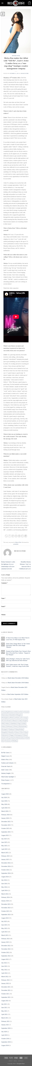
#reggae (12, 735)
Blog (15, 1061)
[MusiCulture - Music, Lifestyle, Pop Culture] (16, 3)
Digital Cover (5, 756)
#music (17, 732)
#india (24, 723)
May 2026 (4, 804)
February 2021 (5, 1021)
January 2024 (5, 901)
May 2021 (4, 1011)
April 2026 (4, 808)
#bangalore (19, 714)
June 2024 (4, 883)
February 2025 (5, 856)
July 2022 (4, 963)
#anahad (27, 712)
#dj (20, 720)
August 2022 (5, 959)
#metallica (11, 732)
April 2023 (4, 932)
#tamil (13, 738)
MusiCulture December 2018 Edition (18, 678)
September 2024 (5, 873)
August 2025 (5, 835)
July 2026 (4, 797)
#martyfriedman (19, 729)
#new (22, 732)
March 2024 (4, 894)
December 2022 (5, 945)
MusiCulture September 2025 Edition (17, 694)
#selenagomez (18, 735)
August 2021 (5, 1000)
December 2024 (5, 863)
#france (8, 723)
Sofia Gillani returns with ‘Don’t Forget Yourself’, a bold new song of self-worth (17, 665)
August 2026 (5, 794)
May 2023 (4, 928)
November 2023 (5, 907)
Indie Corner (4, 770)
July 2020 (4, 1031)
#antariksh (12, 714)
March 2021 (4, 1018)
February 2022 (5, 980)
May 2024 (4, 887)
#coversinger (24, 717)
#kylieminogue (23, 726)
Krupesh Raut (21, 1063)
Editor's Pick (16, 55)
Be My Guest (5, 752)
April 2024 (4, 890)
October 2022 (5, 952)
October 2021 (5, 994)
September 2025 (5, 832)
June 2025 (4, 842)
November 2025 (5, 825)
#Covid (4, 720)
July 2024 (4, 880)
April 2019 (4, 1035)
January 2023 (5, 942)
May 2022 (4, 969)
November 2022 (5, 949)
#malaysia (11, 729)
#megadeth (4, 732)
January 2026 (5, 818)
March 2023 (4, 935)
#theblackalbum (20, 738)
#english (25, 720)
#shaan (25, 735)
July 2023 (4, 921)
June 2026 (4, 801)
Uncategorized (5, 783)
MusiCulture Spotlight (7, 777)
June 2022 (4, 966)
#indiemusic (10, 726)
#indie (3, 726)
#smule (3, 738)
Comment (4, 583)
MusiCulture (25, 73)
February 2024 (5, 897)
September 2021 (5, 997)
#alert (21, 712)
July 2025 (4, 839)
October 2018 (5, 1038)
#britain (12, 717)
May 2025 (4, 845)
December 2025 (5, 821)
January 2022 (5, 983)
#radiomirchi (5, 735)
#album (16, 712)
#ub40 (27, 738)
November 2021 (5, 990)
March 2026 (4, 811)
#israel (16, 726)
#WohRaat (14, 741)
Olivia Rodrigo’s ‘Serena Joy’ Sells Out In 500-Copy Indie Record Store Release (18, 659)
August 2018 (5, 1045)
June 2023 (4, 925)
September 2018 (5, 1042)
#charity (18, 717)
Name (3, 598)
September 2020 (5, 1028)
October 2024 (5, 870)
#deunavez (15, 720)
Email (3, 606)
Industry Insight (5, 773)
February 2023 (5, 938)
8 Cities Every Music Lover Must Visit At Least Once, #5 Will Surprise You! (17, 638)
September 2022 (5, 956)
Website (3, 614)
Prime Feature (5, 780)
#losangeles (5, 729)
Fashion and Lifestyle (7, 763)
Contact (20, 1061)
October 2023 (5, 911)
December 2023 (5, 904)
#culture (9, 720)
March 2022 (4, 976)
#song (8, 738)
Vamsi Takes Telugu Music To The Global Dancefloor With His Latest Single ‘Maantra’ (18, 645)
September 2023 (5, 914)
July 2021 (4, 1004)
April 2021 (4, 1014)
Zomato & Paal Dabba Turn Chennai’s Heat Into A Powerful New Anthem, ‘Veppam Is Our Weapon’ (18, 652)
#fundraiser (14, 723)
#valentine (8, 741)
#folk (3, 723)
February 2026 (5, 814)
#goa (19, 723)
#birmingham (5, 717)
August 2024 (5, 876)
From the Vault (5, 766)
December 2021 (5, 987)
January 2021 (5, 1024)
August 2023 (5, 918)
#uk (3, 741)
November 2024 (5, 866)
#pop (26, 732)
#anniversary (5, 714)
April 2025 (4, 849)
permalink (15, 544)
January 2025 (5, 859)
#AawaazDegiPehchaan (7, 712)
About (11, 1061)
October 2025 (5, 828)
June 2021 (4, 1007)
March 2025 (4, 852)
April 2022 (4, 973)
